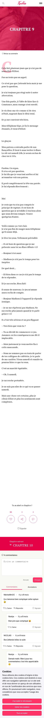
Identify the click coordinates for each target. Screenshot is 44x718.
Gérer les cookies (22, 707)
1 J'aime (8, 608)
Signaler (23, 528)
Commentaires (11, 587)
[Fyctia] (22, 3)
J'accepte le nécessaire (22, 701)
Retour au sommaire (10, 54)
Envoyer (38, 580)
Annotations (32, 587)
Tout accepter (22, 713)
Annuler (26, 580)
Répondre (19, 608)
